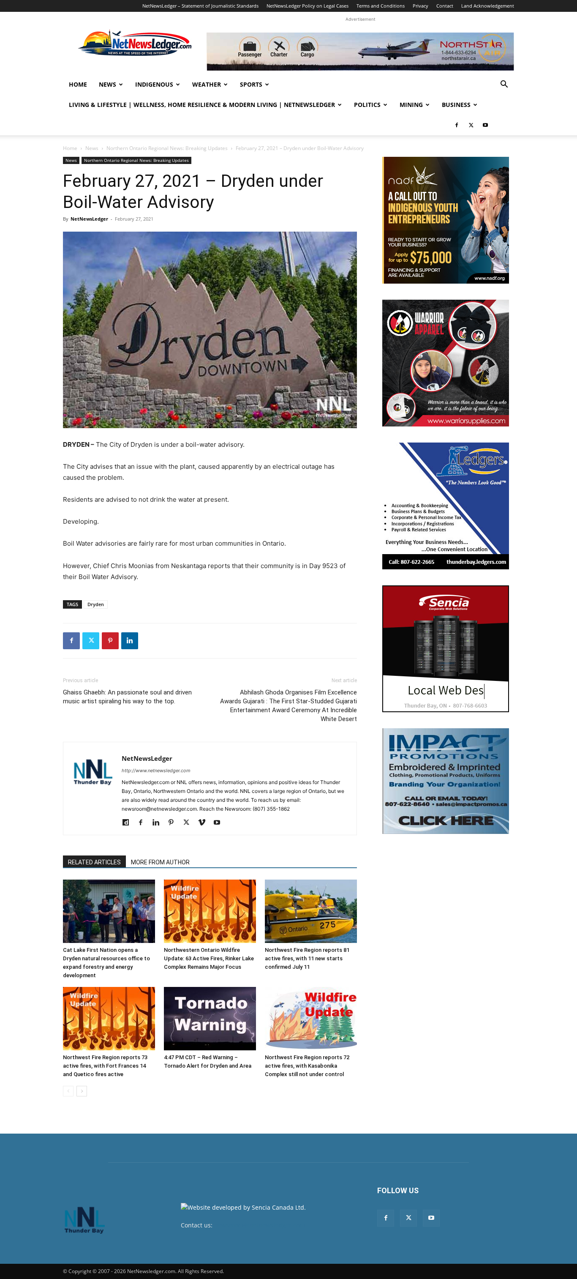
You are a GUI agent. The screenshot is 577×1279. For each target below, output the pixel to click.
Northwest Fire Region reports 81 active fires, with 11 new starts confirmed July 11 (307, 958)
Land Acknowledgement (487, 6)
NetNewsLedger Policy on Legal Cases (307, 6)
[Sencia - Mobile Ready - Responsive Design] (445, 648)
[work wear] (445, 363)
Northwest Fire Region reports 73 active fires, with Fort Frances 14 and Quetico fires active (105, 1065)
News (107, 84)
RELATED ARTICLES (94, 862)
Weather (206, 84)
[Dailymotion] (129, 823)
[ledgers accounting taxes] (445, 506)
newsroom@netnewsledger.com (259, 1225)
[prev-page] (68, 1091)
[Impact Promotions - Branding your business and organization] (445, 781)
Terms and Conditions (381, 6)
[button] (504, 85)
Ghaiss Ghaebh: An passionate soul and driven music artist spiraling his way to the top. (127, 697)
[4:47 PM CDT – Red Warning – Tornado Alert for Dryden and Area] (210, 1018)
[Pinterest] (110, 640)
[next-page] (81, 1091)
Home (78, 84)
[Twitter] (471, 125)
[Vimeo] (205, 823)
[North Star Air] (360, 52)
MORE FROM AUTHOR (160, 862)
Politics (367, 105)
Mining (411, 105)
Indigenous (154, 84)
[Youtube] (485, 125)
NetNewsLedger (89, 219)
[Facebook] (456, 125)
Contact (444, 6)
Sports (251, 84)
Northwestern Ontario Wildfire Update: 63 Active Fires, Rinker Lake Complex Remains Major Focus (209, 958)
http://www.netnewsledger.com (156, 770)
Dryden (95, 604)
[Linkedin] (129, 640)
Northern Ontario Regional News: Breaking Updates (167, 148)
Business (456, 105)
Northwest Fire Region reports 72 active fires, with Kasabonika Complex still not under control (307, 1065)
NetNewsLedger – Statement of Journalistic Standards (200, 6)
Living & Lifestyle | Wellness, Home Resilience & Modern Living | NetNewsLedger (202, 105)
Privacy (420, 6)
